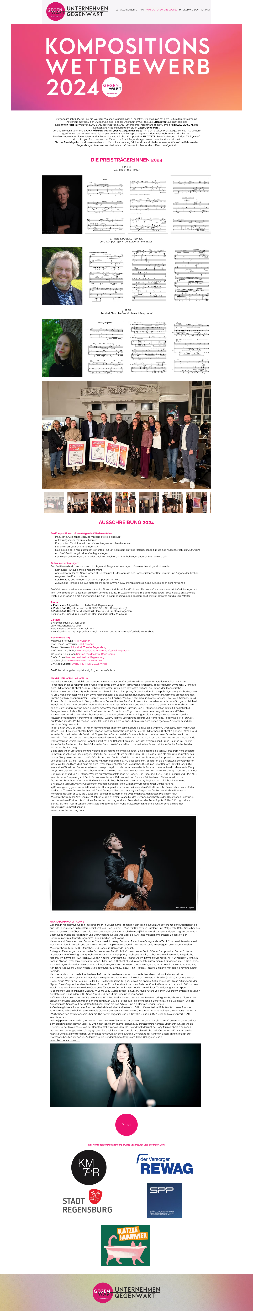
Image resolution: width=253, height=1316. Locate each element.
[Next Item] (205, 435)
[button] (62, 204)
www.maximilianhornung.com (67, 810)
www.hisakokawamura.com (65, 1040)
